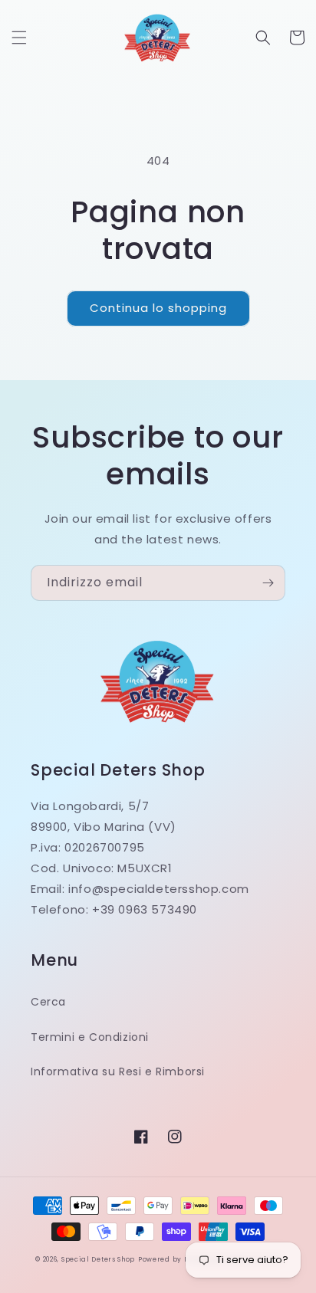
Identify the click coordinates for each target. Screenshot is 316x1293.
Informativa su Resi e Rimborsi (118, 1071)
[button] (19, 37)
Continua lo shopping (158, 308)
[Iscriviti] (268, 583)
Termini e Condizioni (90, 1037)
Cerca (48, 1001)
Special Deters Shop (98, 1259)
